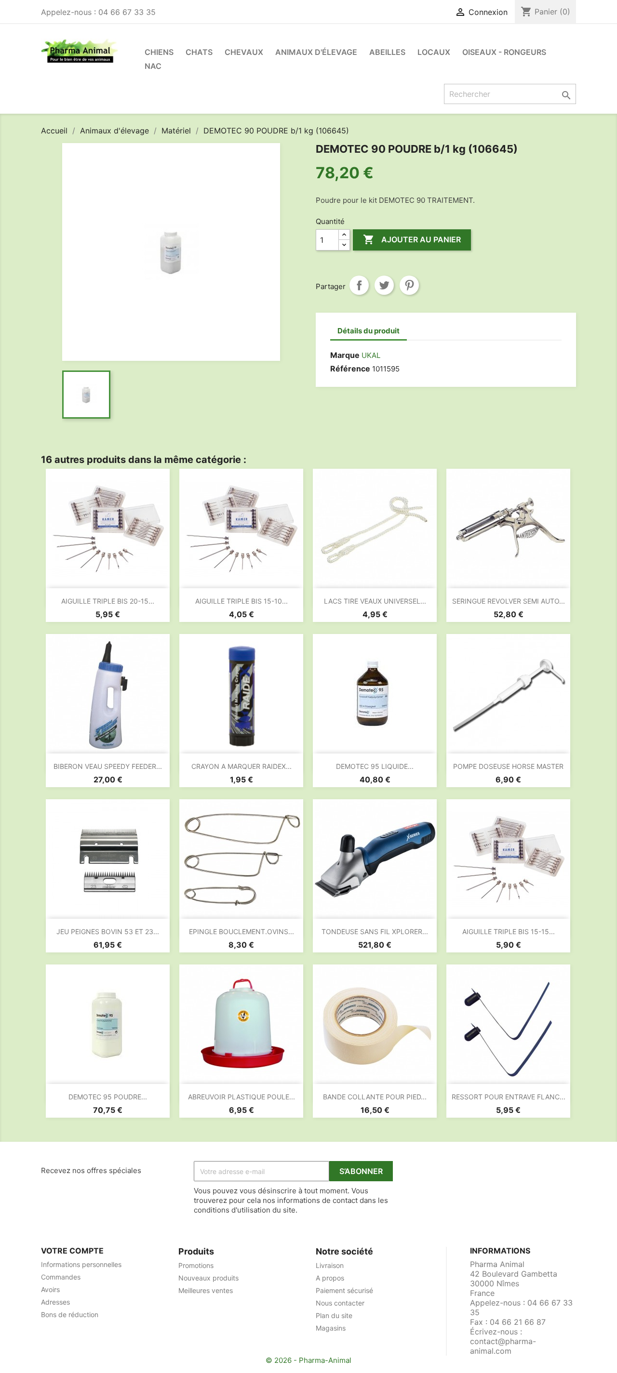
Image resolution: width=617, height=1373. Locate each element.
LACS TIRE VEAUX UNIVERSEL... (375, 601)
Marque (345, 355)
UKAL (371, 355)
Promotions (196, 1265)
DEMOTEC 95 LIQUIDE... (375, 766)
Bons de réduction (69, 1314)
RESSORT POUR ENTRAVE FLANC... (508, 1097)
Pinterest (409, 285)
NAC (153, 66)
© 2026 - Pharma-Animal (308, 1360)
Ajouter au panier (412, 239)
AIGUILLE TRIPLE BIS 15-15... (508, 931)
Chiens (159, 52)
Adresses (55, 1302)
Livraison (330, 1265)
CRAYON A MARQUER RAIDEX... (241, 766)
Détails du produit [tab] (368, 330)
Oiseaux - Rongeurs (504, 52)
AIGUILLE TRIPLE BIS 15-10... (241, 601)
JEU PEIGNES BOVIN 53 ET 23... (107, 931)
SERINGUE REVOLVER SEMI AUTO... (508, 601)
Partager (359, 285)
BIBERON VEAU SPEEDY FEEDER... (108, 766)
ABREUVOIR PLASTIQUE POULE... (241, 1097)
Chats (199, 52)
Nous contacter (340, 1303)
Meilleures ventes (205, 1290)
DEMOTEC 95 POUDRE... (107, 1097)
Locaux (433, 52)
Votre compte (72, 1250)
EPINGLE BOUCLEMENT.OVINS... (241, 931)
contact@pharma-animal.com (503, 1346)
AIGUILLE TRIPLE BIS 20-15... (107, 601)
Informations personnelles (81, 1264)
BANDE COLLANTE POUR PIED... (375, 1097)
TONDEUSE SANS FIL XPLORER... (375, 931)
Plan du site (334, 1315)
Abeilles (387, 52)
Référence (350, 368)
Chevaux (244, 52)
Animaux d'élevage (316, 52)
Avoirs (50, 1289)
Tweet (384, 285)
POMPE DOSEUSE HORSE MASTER (508, 766)
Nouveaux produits (208, 1278)
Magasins (331, 1328)
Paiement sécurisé (344, 1290)
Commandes (60, 1277)
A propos (330, 1278)
